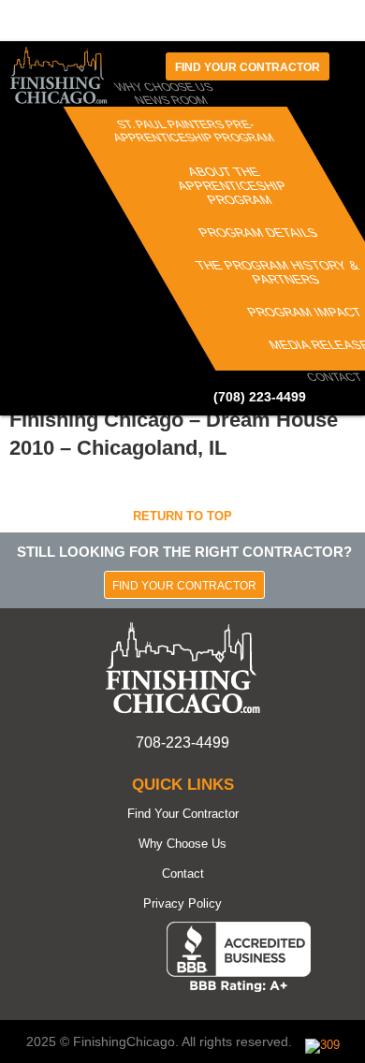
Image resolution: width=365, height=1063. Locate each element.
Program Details (258, 233)
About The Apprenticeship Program (231, 186)
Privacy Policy (182, 903)
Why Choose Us (182, 844)
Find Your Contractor (184, 585)
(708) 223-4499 (259, 396)
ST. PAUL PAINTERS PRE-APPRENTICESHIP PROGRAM (193, 131)
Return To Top (182, 516)
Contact (333, 377)
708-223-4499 (182, 742)
